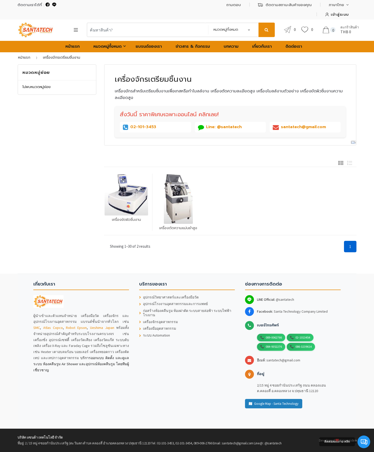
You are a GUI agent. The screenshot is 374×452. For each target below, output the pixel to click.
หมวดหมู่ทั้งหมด (107, 46)
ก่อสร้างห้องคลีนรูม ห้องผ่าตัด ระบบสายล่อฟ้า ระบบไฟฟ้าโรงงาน (187, 313)
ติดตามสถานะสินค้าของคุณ (289, 5)
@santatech (285, 299)
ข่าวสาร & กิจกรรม (193, 46)
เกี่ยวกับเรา (262, 46)
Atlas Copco (53, 327)
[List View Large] (349, 162)
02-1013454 (302, 337)
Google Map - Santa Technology (276, 403)
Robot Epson (76, 327)
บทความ (231, 46)
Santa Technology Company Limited (301, 311)
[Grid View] (340, 162)
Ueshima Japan (102, 327)
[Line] (54, 5)
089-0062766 (274, 337)
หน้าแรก (72, 46)
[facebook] (47, 5)
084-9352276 (274, 346)
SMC (36, 327)
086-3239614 (303, 346)
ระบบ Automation (156, 335)
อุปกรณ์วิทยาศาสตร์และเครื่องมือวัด (171, 297)
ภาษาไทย (336, 5)
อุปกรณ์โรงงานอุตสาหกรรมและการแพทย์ (175, 304)
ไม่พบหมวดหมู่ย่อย (36, 87)
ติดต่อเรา (293, 46)
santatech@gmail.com (283, 360)
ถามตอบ (233, 5)
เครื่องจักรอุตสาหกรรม (160, 322)
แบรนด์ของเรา (149, 46)
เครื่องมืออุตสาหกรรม (159, 328)
